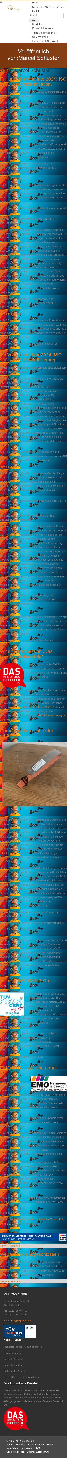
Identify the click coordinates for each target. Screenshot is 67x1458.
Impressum (27, 1448)
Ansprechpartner (35, 1444)
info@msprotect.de (11, 853)
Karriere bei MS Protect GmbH (48, 7)
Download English (10, 314)
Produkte (37, 24)
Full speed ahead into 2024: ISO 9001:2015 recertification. (33, 81)
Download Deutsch (11, 466)
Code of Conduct (15, 1452)
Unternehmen (40, 37)
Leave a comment (10, 1245)
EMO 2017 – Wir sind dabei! (29, 1067)
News (35, 2)
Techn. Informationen (44, 32)
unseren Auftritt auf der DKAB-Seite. (31, 707)
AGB (38, 1448)
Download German (11, 178)
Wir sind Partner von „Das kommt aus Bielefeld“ (26, 654)
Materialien (12, 1448)
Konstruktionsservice (44, 28)
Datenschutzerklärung (38, 1452)
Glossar (51, 1444)
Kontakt (36, 11)
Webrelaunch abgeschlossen (29, 1254)
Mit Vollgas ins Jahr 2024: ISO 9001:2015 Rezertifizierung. (31, 357)
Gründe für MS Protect (45, 41)
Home (9, 1444)
